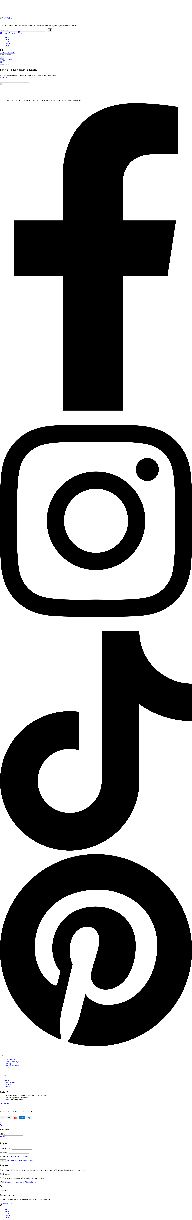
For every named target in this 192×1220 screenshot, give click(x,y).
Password (4, 1152)
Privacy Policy (9, 1060)
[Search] (1, 62)
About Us (7, 1086)
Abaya (6, 39)
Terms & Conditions (11, 1066)
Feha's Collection (6, 22)
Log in (3, 1160)
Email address (5, 1148)
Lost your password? (20, 1157)
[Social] (96, 410)
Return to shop (5, 1203)
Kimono (7, 43)
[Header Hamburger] (2, 57)
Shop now (3, 77)
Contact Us (8, 1084)
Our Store (7, 1080)
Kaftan (6, 41)
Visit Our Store (9, 1082)
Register (3, 1182)
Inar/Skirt (7, 45)
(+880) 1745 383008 (7, 53)
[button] (12, 33)
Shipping (7, 1064)
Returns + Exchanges (11, 1062)
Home (6, 37)
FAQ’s (6, 1068)
